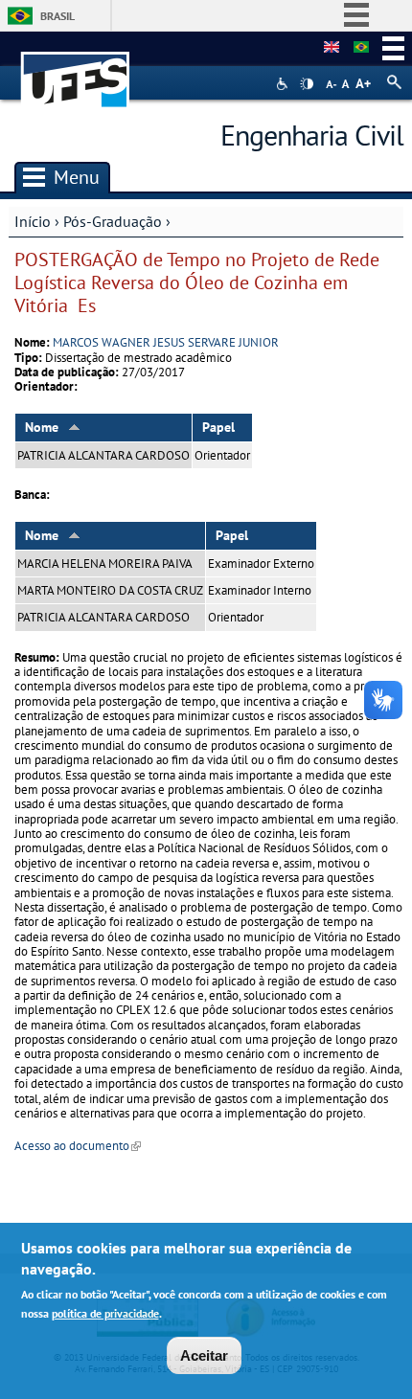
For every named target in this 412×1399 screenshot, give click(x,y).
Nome (41, 427)
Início (32, 221)
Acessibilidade (284, 84)
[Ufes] (75, 70)
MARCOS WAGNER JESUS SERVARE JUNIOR (166, 342)
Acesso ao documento (77, 1146)
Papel (218, 427)
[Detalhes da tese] (361, 47)
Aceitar (204, 1355)
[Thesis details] (331, 47)
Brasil (57, 16)
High (306, 84)
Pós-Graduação (112, 221)
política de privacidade (105, 1313)
